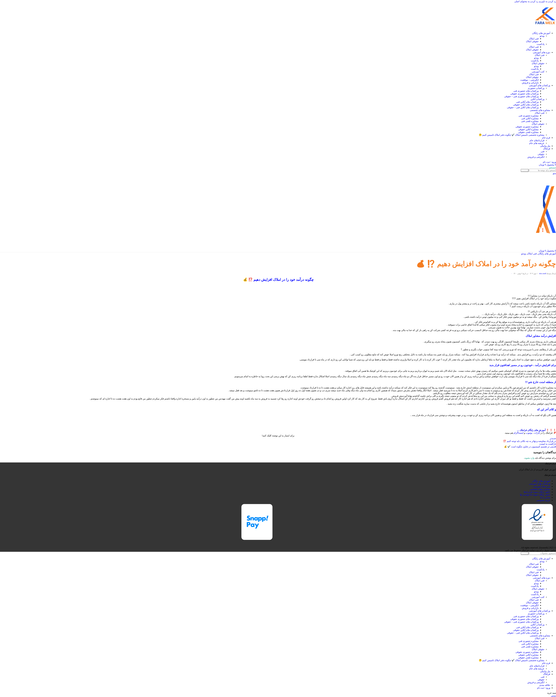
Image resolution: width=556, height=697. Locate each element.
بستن (553, 695)
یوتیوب (529, 433)
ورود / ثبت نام (543, 688)
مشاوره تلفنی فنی (530, 121)
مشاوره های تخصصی (540, 489)
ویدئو (542, 36)
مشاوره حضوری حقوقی (527, 126)
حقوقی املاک (532, 41)
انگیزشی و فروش (535, 157)
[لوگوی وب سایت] (545, 28)
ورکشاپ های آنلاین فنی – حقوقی (523, 107)
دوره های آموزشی (541, 486)
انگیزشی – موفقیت (529, 80)
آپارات (537, 433)
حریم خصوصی (543, 500)
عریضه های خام (536, 143)
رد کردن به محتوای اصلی (526, 1)
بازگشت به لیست (547, 444)
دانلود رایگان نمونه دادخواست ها (535, 494)
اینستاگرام (518, 433)
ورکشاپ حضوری (536, 88)
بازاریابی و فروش (530, 82)
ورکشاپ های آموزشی (539, 483)
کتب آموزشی (538, 71)
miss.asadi (542, 273)
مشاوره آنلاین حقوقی (528, 129)
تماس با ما (545, 497)
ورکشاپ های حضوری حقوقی (524, 93)
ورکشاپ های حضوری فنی (526, 91)
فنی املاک (534, 38)
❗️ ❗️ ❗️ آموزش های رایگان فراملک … (536, 430)
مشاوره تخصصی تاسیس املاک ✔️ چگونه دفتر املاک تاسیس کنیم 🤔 (511, 135)
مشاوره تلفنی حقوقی (528, 132)
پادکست (540, 44)
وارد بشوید (529, 458)
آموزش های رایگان (547, 253)
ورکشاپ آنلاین (537, 99)
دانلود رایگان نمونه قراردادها (537, 492)
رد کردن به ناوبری (547, 1)
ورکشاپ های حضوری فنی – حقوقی (521, 96)
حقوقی (541, 154)
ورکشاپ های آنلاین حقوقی (526, 104)
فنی (542, 151)
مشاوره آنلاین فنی (530, 118)
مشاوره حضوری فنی (528, 115)
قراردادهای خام (537, 140)
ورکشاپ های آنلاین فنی (527, 102)
